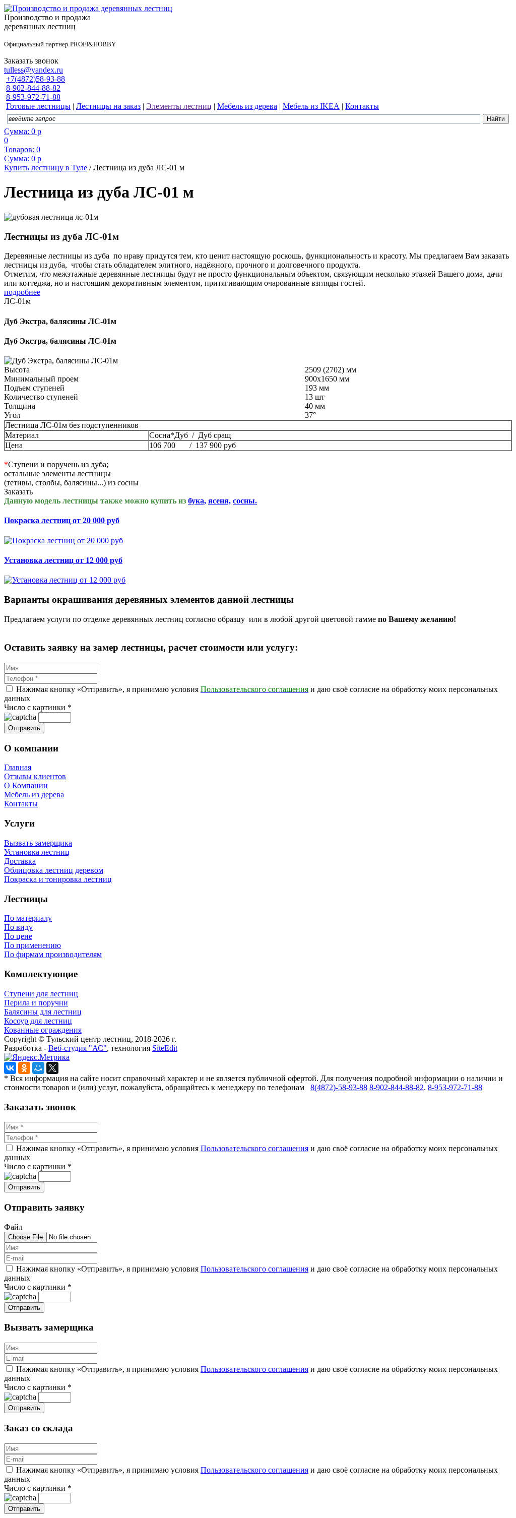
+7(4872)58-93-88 (35, 79)
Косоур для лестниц (38, 1021)
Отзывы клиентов (35, 776)
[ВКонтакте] (10, 1068)
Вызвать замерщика (38, 843)
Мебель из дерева (34, 794)
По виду (18, 927)
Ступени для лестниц (41, 993)
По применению (32, 945)
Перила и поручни (36, 1002)
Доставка (20, 861)
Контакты (21, 803)
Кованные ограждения (43, 1030)
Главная (17, 767)
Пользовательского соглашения (254, 1148)
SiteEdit (164, 1048)
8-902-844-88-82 (33, 88)
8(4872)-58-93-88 (338, 1087)
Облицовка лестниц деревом (53, 870)
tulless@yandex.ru (33, 70)
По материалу (28, 918)
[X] (52, 1068)
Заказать (18, 491)
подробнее (22, 292)
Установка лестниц (37, 852)
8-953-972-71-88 (33, 97)
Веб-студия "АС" (77, 1048)
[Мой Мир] (38, 1068)
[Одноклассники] (24, 1068)
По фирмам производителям (53, 954)
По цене (18, 936)
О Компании (26, 785)
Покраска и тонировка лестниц (58, 879)
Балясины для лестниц (43, 1011)
